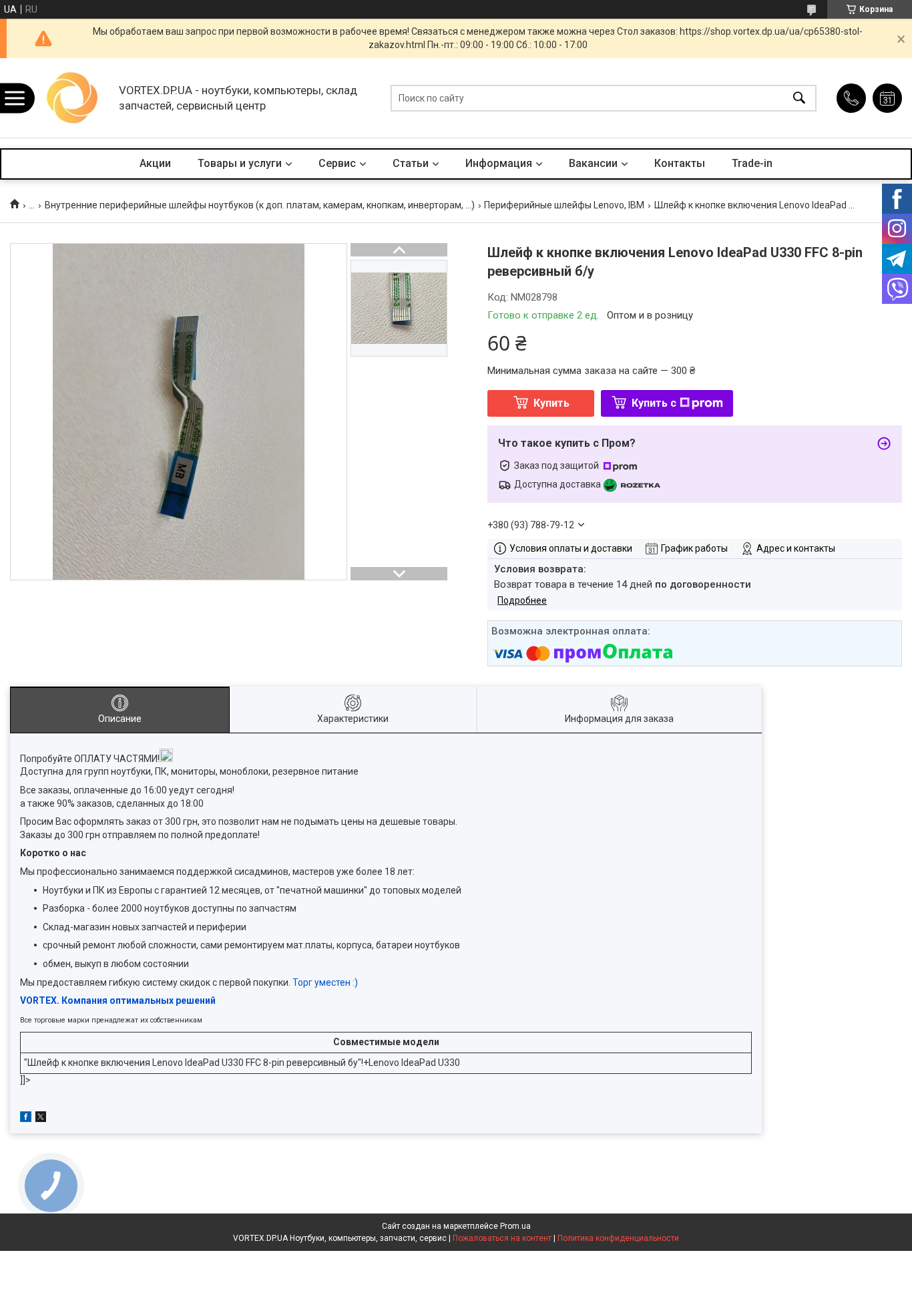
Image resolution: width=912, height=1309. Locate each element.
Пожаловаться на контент (502, 1238)
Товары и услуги (240, 163)
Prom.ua (515, 1226)
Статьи (411, 163)
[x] (40, 1118)
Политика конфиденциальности (618, 1238)
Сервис (337, 163)
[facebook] (25, 1118)
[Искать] (799, 97)
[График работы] (887, 98)
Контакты (679, 163)
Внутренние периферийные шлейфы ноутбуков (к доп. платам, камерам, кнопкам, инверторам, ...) (260, 205)
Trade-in (752, 163)
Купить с (654, 403)
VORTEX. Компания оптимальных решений (118, 1000)
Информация (498, 163)
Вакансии (593, 163)
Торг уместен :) (325, 982)
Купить (551, 403)
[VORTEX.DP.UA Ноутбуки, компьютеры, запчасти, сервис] (73, 98)
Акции (155, 163)
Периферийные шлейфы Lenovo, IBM (564, 205)
